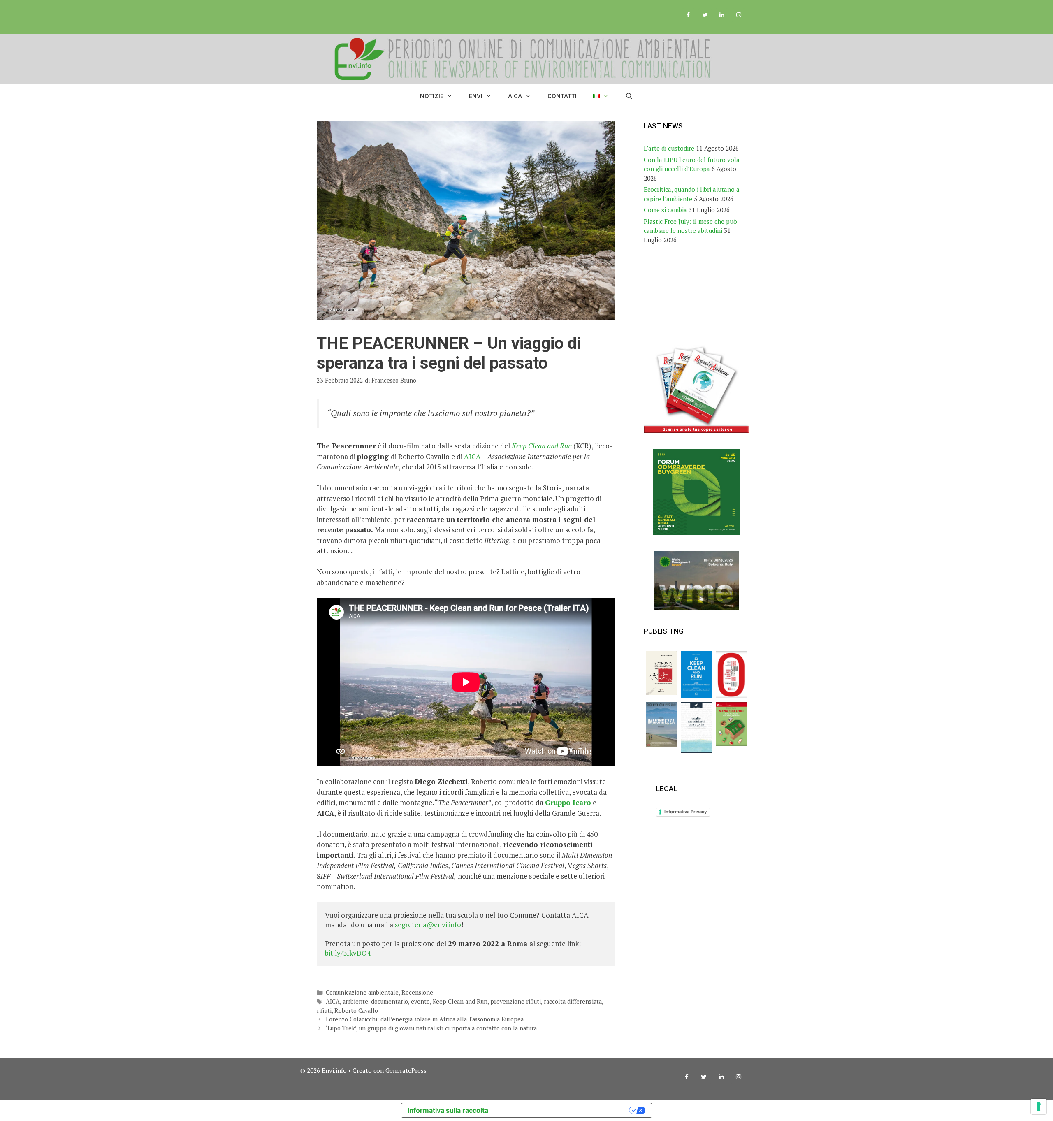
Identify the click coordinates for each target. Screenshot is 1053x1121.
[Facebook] (688, 15)
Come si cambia (665, 210)
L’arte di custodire (669, 148)
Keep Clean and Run (542, 445)
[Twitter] (705, 15)
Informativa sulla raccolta (448, 1110)
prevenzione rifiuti (515, 1001)
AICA (515, 96)
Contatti (562, 96)
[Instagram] (738, 15)
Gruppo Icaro (568, 802)
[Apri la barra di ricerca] (629, 96)
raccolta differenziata (573, 1001)
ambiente (355, 1001)
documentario (389, 1001)
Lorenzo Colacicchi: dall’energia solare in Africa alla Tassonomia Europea (425, 1019)
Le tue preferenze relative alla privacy (563, 1110)
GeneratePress (406, 1070)
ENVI (475, 96)
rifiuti (324, 1010)
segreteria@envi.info (428, 924)
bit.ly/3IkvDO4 (348, 953)
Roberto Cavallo (356, 1010)
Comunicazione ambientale (362, 992)
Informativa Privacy (685, 812)
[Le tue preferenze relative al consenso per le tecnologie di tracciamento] (1038, 1106)
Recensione (417, 992)
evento (420, 1001)
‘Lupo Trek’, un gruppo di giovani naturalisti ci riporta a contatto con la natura (431, 1028)
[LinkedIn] (721, 15)
